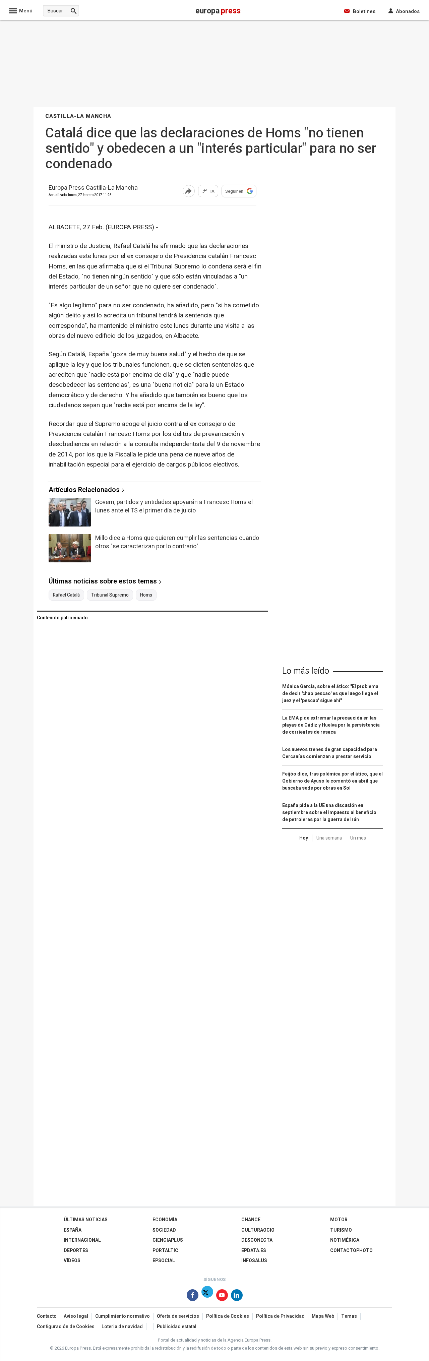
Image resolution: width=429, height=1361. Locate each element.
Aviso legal (76, 1316)
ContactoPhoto (351, 1250)
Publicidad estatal (176, 1326)
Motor (339, 1219)
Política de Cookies (227, 1316)
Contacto (47, 1316)
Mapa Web (323, 1316)
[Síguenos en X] (207, 1296)
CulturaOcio (257, 1230)
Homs (146, 595)
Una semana (329, 838)
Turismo (341, 1230)
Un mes (358, 838)
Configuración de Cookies (66, 1326)
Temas (349, 1316)
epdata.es (253, 1250)
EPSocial (163, 1260)
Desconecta (256, 1240)
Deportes (76, 1250)
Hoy (303, 838)
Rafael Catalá (66, 595)
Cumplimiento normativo (122, 1316)
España (72, 1230)
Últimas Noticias (86, 1219)
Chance (250, 1219)
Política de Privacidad (280, 1316)
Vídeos (72, 1260)
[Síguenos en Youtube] (222, 1296)
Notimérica (344, 1240)
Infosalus (254, 1260)
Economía (164, 1219)
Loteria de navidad (122, 1326)
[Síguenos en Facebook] (192, 1296)
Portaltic (165, 1250)
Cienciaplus (167, 1240)
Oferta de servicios (178, 1316)
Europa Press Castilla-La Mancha (93, 188)
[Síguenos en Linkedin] (237, 1296)
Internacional (82, 1240)
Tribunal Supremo (110, 595)
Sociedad (164, 1230)
